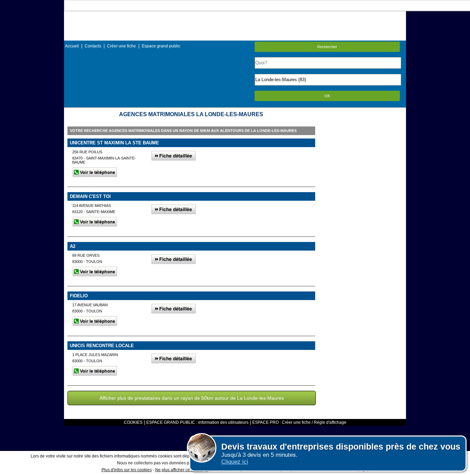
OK (327, 96)
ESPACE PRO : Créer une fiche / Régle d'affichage (299, 422)
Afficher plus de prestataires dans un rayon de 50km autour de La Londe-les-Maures (191, 398)
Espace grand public (161, 46)
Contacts (93, 46)
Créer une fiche (121, 46)
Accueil (72, 46)
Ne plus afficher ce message (181, 469)
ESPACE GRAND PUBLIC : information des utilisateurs (197, 422)
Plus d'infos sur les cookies (127, 469)
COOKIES (133, 422)
